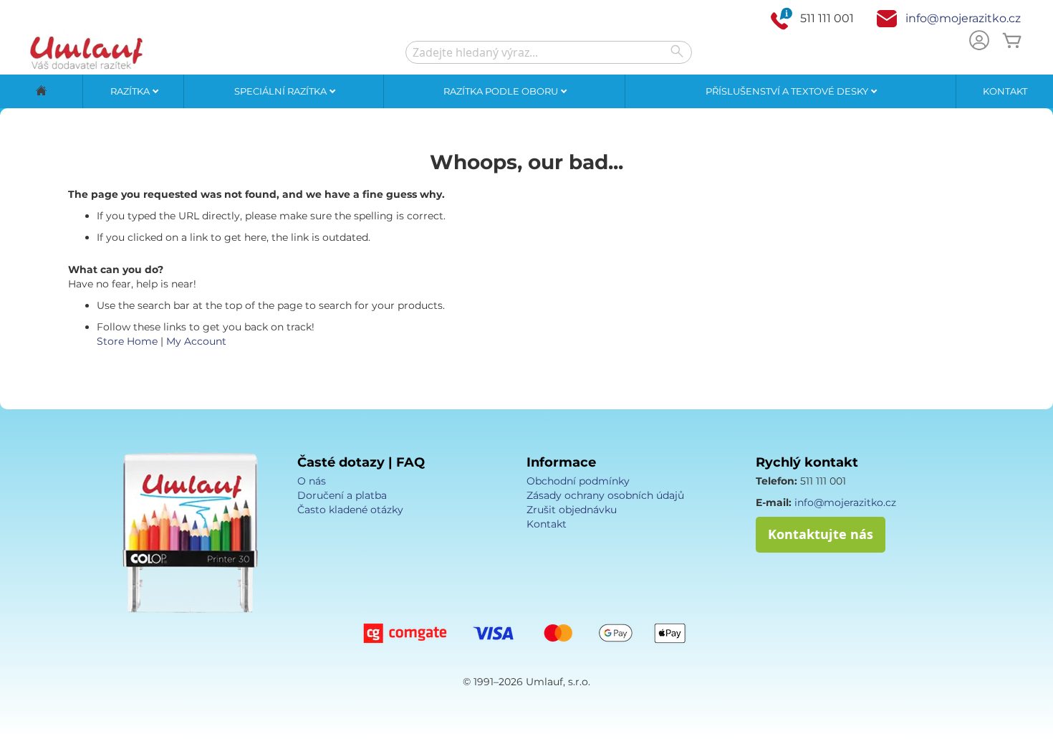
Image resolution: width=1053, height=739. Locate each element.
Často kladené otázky (350, 509)
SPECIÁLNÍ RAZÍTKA (281, 91)
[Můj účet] (979, 42)
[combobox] (548, 52)
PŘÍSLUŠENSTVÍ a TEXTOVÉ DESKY (788, 91)
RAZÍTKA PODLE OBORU (501, 91)
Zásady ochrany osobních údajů (605, 495)
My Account (196, 341)
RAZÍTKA (131, 91)
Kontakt (1005, 91)
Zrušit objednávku (571, 509)
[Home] (41, 91)
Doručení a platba (342, 495)
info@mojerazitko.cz (963, 18)
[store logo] (86, 52)
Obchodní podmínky (578, 481)
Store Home (127, 341)
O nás (311, 481)
